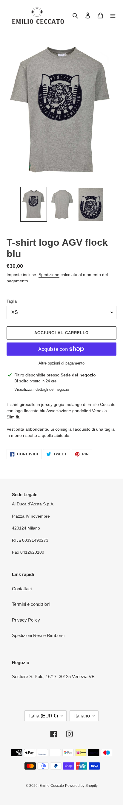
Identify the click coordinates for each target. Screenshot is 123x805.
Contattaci (22, 588)
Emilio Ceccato (51, 786)
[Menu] (113, 15)
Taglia (12, 301)
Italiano (82, 715)
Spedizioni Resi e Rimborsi (38, 635)
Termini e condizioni (31, 604)
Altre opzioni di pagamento (61, 363)
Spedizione (49, 274)
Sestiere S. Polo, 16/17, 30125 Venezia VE (53, 676)
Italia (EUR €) (43, 715)
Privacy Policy (26, 619)
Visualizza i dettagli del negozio (41, 389)
